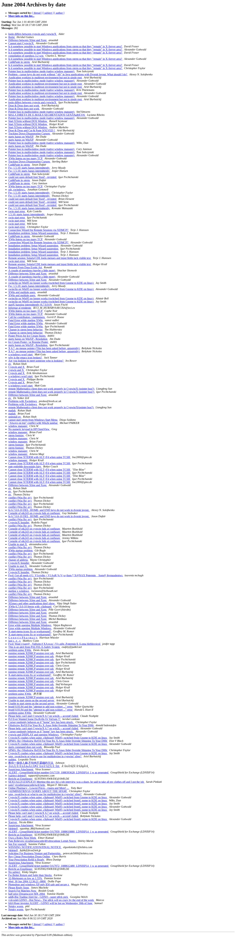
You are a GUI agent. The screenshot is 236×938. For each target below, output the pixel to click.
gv (10, 363)
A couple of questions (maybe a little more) (32, 270)
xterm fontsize (16, 435)
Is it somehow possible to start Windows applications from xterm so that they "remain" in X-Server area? (65, 46)
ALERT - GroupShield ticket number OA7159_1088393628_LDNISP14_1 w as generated (58, 772)
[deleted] (13, 828)
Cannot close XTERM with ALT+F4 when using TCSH (39, 457)
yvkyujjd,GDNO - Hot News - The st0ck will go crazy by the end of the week (51, 900)
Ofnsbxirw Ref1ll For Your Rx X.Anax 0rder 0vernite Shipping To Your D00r (51, 725)
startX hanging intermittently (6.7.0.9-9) (30, 304)
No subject (14, 872)
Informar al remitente (20, 307)
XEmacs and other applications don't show (31, 603)
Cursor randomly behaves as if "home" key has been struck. (41, 722)
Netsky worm (16, 906)
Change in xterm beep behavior (25, 329)
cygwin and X (16, 370)
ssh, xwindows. (17, 189)
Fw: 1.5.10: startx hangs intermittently (29, 167)
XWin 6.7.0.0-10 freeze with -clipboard (30, 606)
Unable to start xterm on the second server (31, 700)
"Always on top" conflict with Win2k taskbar (33, 422)
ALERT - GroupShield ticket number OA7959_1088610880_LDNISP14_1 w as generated (58, 831)
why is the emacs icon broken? (25, 357)
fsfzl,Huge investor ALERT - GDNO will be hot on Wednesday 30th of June (50, 903)
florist (11, 37)
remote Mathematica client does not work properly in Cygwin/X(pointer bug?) (51, 407)
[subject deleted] (17, 775)
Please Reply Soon (19, 887)
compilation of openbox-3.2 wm (26, 55)
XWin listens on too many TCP (25, 158)
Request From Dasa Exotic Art (25, 267)
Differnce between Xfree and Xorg (27, 40)
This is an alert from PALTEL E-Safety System (34, 647)
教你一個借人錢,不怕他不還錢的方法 (31, 762)
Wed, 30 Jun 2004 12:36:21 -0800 (27, 881)
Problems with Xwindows (22, 401)
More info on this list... (21, 16)
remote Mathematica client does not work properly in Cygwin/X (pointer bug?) (51, 388)
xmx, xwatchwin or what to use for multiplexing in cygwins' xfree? (45, 756)
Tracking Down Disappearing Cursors (29, 133)
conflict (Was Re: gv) (20, 497)
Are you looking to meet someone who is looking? (36, 360)
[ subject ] (48, 12)
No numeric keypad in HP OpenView (29, 429)
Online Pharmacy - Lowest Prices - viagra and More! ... (38, 788)
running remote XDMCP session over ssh (31, 653)
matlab (12, 410)
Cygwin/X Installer (19, 522)
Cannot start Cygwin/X (21, 43)
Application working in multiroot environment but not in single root (45, 77)
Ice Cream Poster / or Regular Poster (28, 342)
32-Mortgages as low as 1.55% (25, 878)
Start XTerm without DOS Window (28, 121)
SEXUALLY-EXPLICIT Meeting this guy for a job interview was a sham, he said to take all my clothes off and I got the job (76, 781)
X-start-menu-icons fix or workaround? (30, 631)
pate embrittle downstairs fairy (25, 466)
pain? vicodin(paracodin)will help (27, 784)
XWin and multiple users (22, 292)
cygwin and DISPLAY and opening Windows (33, 734)
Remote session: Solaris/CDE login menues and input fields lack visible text (49, 258)
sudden (12, 759)
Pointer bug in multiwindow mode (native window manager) (41, 71)
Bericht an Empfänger (20, 778)
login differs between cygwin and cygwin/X (32, 33)
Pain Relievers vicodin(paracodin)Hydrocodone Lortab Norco (42, 840)
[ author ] (59, 12)
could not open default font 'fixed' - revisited (32, 177)
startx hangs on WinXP (21, 136)
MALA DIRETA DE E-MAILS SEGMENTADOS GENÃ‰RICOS (47, 114)
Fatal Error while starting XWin (25, 320)
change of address (18, 559)
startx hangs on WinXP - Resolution (28, 338)
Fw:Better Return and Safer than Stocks (30, 875)
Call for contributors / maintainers (26, 317)
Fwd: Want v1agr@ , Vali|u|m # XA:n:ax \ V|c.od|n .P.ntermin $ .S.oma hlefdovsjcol (54, 643)
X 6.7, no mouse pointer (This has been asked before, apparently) (44, 348)
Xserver (13, 822)
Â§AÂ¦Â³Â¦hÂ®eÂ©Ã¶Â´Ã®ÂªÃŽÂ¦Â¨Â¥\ (34, 766)
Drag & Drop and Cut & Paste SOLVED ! (31, 130)
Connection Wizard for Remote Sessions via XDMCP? (38, 230)
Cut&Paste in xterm (19, 62)
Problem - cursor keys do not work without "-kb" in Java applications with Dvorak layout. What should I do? (68, 74)
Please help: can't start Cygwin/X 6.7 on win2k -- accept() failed (43, 715)
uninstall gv (15, 416)
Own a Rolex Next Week (22, 837)
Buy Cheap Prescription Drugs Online (29, 856)
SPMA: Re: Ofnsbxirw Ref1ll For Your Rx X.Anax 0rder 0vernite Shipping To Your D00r (58, 740)
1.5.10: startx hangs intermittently (26, 214)
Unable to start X (18, 544)
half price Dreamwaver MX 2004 (26, 893)
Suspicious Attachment (21, 769)
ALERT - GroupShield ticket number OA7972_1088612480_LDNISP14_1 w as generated (58, 865)
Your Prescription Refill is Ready (26, 859)
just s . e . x (14, 640)
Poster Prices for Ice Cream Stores (27, 335)
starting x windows (19, 590)
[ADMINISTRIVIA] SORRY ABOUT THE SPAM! (38, 791)
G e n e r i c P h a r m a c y (23, 637)
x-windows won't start (20, 354)
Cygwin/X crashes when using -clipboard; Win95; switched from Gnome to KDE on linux (58, 737)
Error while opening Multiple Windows (30, 625)
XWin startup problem (20, 550)
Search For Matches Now (22, 890)
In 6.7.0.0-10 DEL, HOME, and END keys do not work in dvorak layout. (49, 510)
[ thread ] (37, 12)
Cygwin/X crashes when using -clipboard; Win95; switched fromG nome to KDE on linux (58, 800)
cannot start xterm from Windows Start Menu (33, 419)
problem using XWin (20, 650)
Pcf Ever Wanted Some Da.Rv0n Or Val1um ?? (34, 719)
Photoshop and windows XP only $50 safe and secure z (39, 884)
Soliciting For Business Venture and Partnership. (35, 853)
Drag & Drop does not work (24, 105)
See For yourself (17, 844)
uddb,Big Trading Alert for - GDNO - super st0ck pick (38, 896)
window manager (18, 426)
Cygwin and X (16, 366)
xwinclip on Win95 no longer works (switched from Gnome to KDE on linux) (51, 282)
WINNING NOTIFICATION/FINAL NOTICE (35, 847)
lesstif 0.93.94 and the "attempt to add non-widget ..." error (40, 706)
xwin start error (17, 211)
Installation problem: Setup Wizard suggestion (33, 233)
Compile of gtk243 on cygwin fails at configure (34, 513)
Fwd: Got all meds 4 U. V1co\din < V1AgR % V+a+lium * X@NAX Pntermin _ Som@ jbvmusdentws (65, 575)
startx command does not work (25, 747)
